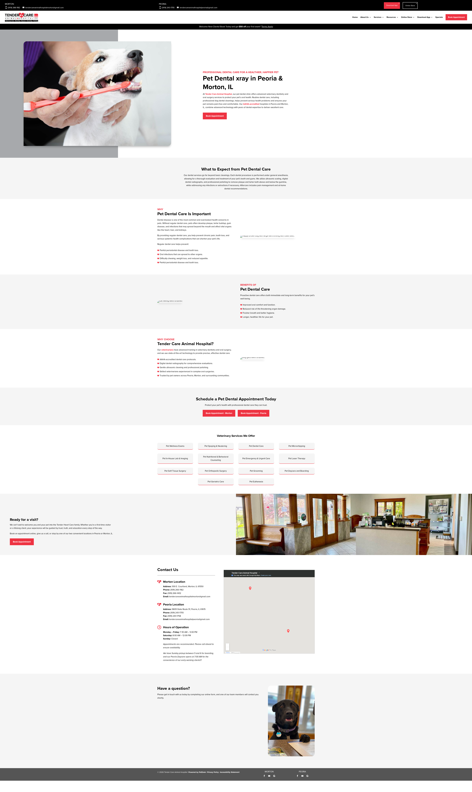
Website (161, 748)
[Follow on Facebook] (264, 776)
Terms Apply (267, 26)
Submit (163, 753)
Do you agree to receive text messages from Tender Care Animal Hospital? (192, 722)
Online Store (410, 5)
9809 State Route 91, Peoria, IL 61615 (189, 609)
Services (377, 17)
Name (160, 705)
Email (160, 715)
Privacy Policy (189, 738)
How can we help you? (168, 745)
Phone (160, 718)
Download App (392, 5)
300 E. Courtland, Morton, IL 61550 (187, 586)
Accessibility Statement (229, 772)
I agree (165, 725)
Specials (439, 17)
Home (355, 17)
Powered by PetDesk (197, 772)
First (180, 708)
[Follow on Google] (274, 776)
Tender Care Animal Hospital (218, 94)
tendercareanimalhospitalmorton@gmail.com (44, 7)
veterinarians (167, 349)
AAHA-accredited (251, 103)
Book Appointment (456, 17)
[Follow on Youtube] (269, 776)
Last (180, 712)
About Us (364, 17)
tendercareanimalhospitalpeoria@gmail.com (198, 7)
